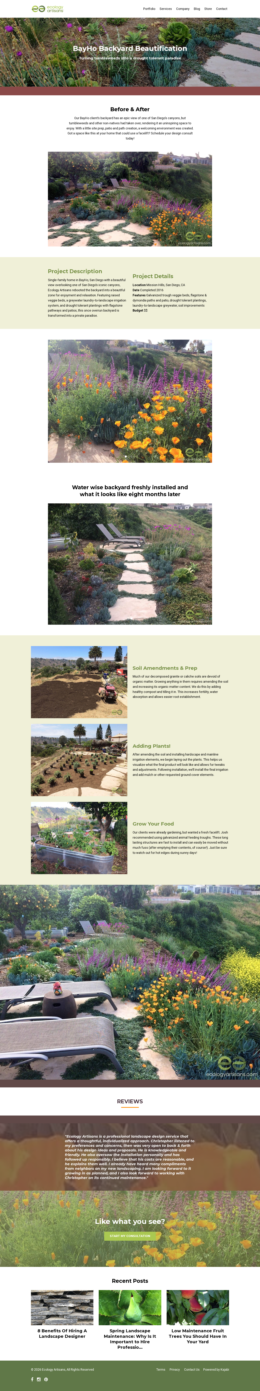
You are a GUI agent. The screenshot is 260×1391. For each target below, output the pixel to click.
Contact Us (192, 1369)
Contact (221, 9)
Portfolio (149, 9)
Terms (160, 1369)
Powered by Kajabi (216, 1369)
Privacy (175, 1369)
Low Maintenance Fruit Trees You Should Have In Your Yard (198, 1336)
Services (166, 9)
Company (183, 9)
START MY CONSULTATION (130, 1236)
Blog (197, 9)
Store (208, 9)
